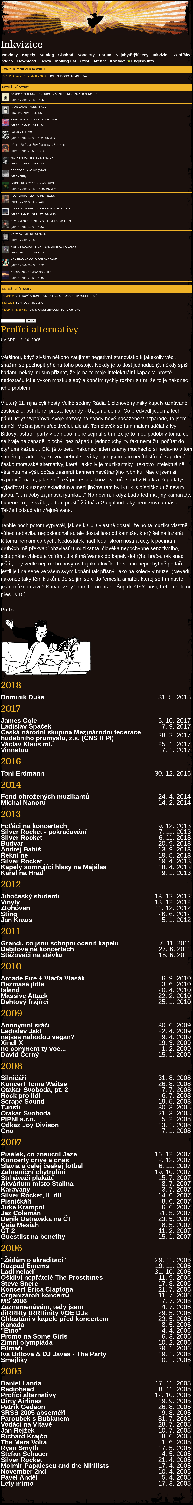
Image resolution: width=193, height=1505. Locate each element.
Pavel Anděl (19, 1477)
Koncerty (86, 55)
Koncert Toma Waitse (34, 1083)
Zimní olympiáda (26, 1342)
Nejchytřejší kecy (132, 55)
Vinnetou (14, 749)
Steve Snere (19, 1283)
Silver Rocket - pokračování (44, 831)
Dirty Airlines (21, 1401)
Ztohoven (15, 907)
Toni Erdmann (22, 773)
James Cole (19, 720)
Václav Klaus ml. (26, 744)
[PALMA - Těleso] (5, 138)
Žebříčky (182, 55)
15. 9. (5, 76)
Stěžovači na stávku (32, 954)
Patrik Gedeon (23, 1406)
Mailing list (65, 61)
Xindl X (12, 1042)
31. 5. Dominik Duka (29, 302)
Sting (9, 913)
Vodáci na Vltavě (26, 1424)
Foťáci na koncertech (34, 825)
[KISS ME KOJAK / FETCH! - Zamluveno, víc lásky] (5, 252)
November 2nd (23, 1471)
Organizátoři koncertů (35, 1295)
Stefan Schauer (24, 1453)
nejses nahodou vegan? (38, 1036)
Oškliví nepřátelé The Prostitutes (52, 1277)
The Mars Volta (24, 1442)
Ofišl (84, 61)
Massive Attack (24, 995)
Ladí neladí (18, 1271)
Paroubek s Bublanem (35, 1418)
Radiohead (17, 1389)
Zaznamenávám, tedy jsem (42, 1306)
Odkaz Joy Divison (30, 1124)
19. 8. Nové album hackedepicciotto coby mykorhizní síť (56, 295)
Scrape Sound (22, 1101)
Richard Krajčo (24, 1436)
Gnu (7, 1130)
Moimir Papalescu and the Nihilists (55, 1465)
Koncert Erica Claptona (37, 1289)
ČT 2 (8, 1230)
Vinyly (10, 902)
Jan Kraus (16, 919)
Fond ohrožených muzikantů (45, 796)
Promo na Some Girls (34, 1336)
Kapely (28, 55)
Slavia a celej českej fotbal (42, 1165)
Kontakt (117, 61)
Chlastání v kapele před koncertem (55, 1318)
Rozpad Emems (25, 1265)
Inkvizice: (8, 302)
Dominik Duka (22, 697)
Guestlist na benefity (33, 1236)
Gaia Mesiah (20, 1224)
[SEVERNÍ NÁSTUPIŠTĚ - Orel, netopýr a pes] (5, 227)
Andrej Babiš (21, 849)
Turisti (10, 1107)
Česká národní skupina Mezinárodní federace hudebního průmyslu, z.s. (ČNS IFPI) (71, 735)
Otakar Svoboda (26, 1113)
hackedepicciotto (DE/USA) (67, 76)
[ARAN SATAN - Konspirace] (5, 112)
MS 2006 (14, 1301)
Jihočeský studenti (30, 896)
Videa (7, 61)
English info (142, 61)
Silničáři (13, 1077)
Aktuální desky (15, 87)
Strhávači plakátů (28, 1177)
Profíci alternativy (28, 1394)
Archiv (99, 61)
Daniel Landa (21, 1383)
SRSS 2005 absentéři (33, 1412)
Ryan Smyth (19, 1447)
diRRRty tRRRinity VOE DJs (44, 1312)
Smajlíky (14, 1359)
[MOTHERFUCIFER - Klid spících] (5, 163)
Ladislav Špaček (26, 726)
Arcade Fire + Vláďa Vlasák (43, 978)
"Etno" (11, 1330)
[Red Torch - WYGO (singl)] (5, 176)
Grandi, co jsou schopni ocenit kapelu (60, 943)
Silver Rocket (21, 837)
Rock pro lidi (21, 1095)
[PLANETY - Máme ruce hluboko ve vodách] (5, 214)
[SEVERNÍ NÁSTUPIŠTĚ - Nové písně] (5, 125)
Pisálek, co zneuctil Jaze (39, 1154)
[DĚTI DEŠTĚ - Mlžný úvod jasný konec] (5, 150)
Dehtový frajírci (25, 1001)
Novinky (10, 55)
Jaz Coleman (21, 1213)
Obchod (65, 55)
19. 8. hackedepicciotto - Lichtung (55, 309)
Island (10, 989)
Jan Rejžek (17, 1430)
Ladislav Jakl (21, 1031)
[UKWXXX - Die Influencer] (5, 239)
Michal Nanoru (23, 802)
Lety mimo (17, 1483)
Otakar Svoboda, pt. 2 (34, 1089)
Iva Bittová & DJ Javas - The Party (53, 1354)
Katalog (46, 55)
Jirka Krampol (22, 1207)
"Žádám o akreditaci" (33, 1259)
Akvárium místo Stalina (37, 1183)
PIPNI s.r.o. (18, 1119)
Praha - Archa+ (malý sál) (27, 76)
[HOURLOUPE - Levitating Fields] (5, 201)
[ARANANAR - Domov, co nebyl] (5, 277)
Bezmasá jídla (22, 984)
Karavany (15, 1189)
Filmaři (11, 1348)
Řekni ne (14, 855)
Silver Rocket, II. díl (31, 1195)
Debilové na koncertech (37, 949)
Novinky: (8, 295)
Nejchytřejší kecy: (15, 309)
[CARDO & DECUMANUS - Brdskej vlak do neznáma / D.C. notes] (5, 99)
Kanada (12, 1324)
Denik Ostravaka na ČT (36, 1218)
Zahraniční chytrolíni (33, 1171)
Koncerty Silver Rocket (23, 69)
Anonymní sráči (25, 1025)
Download (26, 61)
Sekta (45, 61)
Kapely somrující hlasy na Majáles (53, 867)
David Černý (20, 1054)
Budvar (12, 843)
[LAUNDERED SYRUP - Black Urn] (5, 188)
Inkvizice (161, 55)
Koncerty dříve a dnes (35, 1160)
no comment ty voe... (33, 1048)
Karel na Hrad (22, 872)
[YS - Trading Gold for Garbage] (5, 265)
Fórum (105, 55)
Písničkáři (16, 1201)
